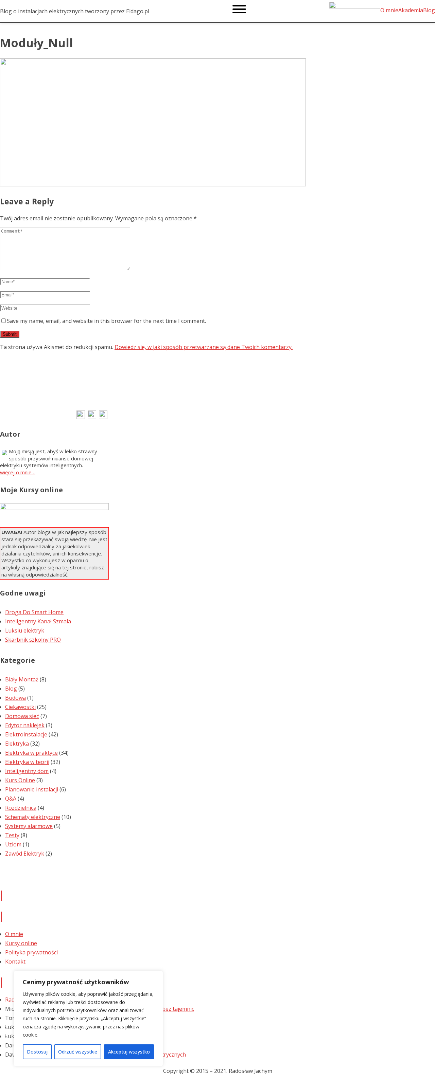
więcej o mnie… (17, 472)
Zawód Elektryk (24, 853)
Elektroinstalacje (26, 734)
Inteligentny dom (27, 771)
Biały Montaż (21, 679)
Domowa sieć (22, 716)
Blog (11, 688)
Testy (12, 835)
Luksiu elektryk (24, 630)
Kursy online (21, 943)
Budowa (15, 697)
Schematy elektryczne (32, 817)
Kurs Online (20, 780)
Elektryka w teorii (27, 762)
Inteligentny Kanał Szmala (38, 621)
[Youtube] (103, 417)
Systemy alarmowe (29, 826)
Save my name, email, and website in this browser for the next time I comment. (106, 321)
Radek (13, 999)
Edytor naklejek (25, 725)
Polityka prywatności (31, 952)
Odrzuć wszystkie (77, 1051)
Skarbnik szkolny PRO (33, 639)
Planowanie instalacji (31, 789)
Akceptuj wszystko (129, 1051)
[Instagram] (92, 417)
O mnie (14, 934)
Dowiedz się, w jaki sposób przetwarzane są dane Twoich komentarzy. (204, 347)
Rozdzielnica (20, 807)
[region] (88, 1018)
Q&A (10, 798)
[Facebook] (81, 417)
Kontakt (15, 961)
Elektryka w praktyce (31, 752)
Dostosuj (37, 1051)
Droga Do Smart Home (34, 612)
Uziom (13, 844)
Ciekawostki (20, 707)
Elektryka (17, 743)
